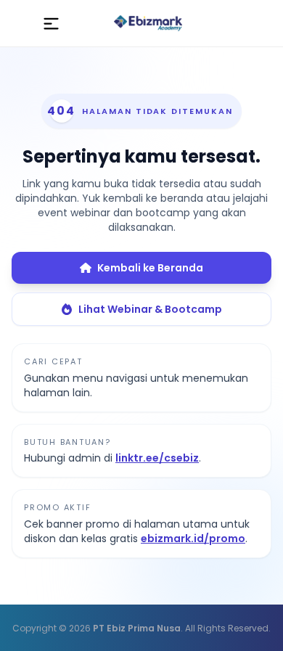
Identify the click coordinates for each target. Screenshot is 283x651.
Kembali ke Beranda (150, 268)
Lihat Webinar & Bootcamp (150, 309)
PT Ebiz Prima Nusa (137, 628)
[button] (51, 23)
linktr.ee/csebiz (157, 458)
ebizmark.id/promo (193, 538)
